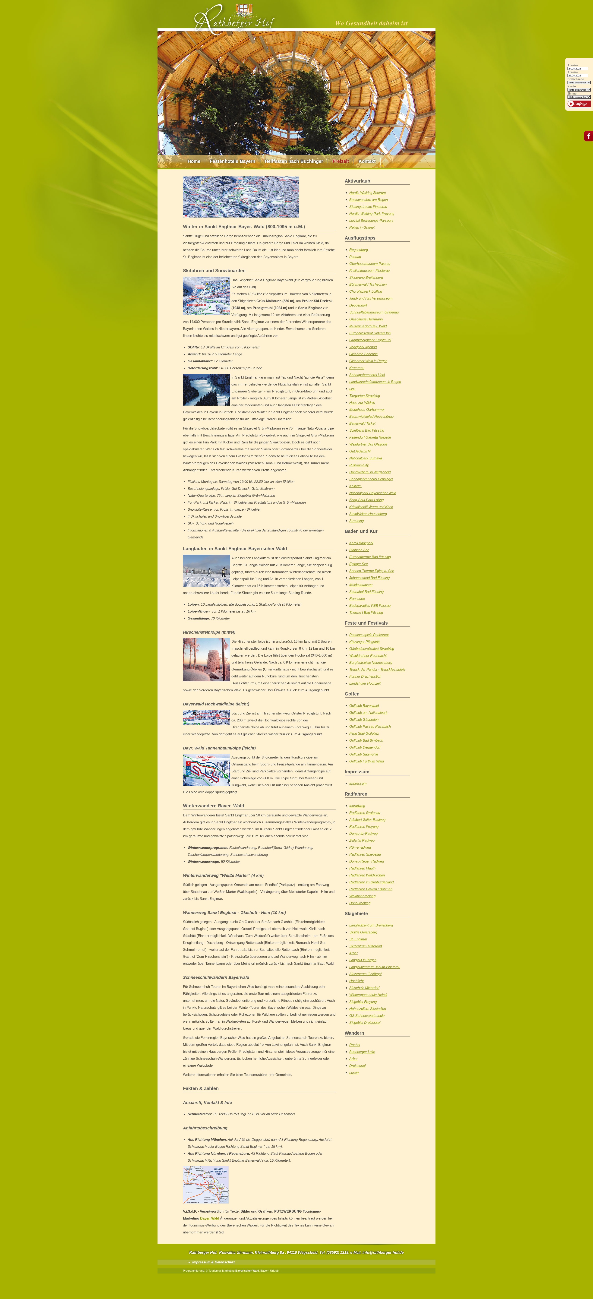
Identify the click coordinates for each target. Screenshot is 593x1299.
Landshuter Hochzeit (365, 683)
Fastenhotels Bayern (232, 161)
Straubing (356, 521)
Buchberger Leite (362, 1052)
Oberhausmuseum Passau (369, 263)
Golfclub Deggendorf (364, 747)
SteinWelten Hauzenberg (368, 514)
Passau (355, 257)
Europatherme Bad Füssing (370, 557)
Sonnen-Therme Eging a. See (371, 571)
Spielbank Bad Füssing (366, 430)
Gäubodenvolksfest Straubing (371, 649)
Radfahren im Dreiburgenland (371, 882)
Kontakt (367, 161)
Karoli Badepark (361, 543)
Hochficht (356, 981)
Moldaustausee (360, 585)
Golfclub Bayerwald (364, 706)
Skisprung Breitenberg (366, 277)
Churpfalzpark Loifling (365, 291)
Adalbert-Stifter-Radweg (367, 820)
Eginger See (358, 564)
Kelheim (355, 486)
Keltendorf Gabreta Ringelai (370, 437)
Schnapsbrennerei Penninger (371, 479)
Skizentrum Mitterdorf (365, 946)
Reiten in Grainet (362, 227)
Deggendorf (358, 305)
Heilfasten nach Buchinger (294, 161)
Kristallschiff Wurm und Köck (371, 507)
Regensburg (358, 250)
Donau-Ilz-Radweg (363, 833)
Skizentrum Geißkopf (365, 974)
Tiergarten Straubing (364, 396)
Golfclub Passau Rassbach (370, 726)
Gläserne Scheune (363, 354)
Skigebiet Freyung (363, 1002)
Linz (352, 389)
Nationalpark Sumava (365, 458)
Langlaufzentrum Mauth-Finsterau (374, 967)
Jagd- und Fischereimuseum (371, 298)
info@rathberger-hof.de (383, 1253)
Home (194, 161)
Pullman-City (359, 465)
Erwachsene (576, 79)
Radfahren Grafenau (364, 813)
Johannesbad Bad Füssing (369, 578)
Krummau (356, 368)
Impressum (358, 783)
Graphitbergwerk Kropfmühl (370, 340)
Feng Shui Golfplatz (364, 733)
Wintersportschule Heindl (368, 995)
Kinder (572, 86)
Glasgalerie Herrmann (366, 319)
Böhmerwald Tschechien (368, 284)
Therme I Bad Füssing (366, 612)
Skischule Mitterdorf (364, 988)
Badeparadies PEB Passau (370, 605)
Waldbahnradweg (362, 896)
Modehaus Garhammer (367, 409)
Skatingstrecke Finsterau (368, 207)
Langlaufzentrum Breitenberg (371, 925)
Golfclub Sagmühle (363, 754)
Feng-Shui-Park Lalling (366, 500)
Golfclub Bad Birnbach (366, 740)
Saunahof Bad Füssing (366, 592)
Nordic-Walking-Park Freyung (371, 213)
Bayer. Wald (209, 1218)
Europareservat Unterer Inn (370, 333)
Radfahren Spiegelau (365, 854)
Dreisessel (357, 1066)
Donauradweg (359, 903)
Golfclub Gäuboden (364, 719)
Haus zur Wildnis (362, 403)
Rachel (354, 1045)
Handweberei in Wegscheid (370, 472)
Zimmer (573, 93)
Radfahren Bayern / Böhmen (370, 889)
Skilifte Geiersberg (363, 932)
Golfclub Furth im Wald (366, 761)
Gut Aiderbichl (359, 451)
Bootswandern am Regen (368, 200)
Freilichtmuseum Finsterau (369, 270)
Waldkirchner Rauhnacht (368, 655)
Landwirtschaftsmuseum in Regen (375, 382)
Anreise (573, 65)
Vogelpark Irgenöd (363, 347)
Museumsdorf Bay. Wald (368, 326)
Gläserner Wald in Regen (368, 361)
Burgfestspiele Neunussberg (370, 662)
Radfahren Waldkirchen (367, 875)
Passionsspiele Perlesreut (369, 635)
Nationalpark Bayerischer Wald (372, 493)
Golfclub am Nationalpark (368, 712)
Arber (353, 953)
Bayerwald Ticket (362, 423)
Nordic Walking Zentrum (367, 193)
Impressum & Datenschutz (213, 1262)
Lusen (354, 1073)
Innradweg (357, 806)
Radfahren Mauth (362, 868)
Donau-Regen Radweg (366, 861)
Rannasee (357, 599)
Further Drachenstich (365, 676)
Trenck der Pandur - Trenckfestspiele (377, 669)
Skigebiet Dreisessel (364, 1022)
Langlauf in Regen (362, 960)
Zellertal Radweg (362, 840)
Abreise (573, 72)
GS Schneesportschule (367, 1016)
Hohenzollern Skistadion (367, 1009)
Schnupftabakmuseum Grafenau (374, 312)
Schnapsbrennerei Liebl (367, 375)
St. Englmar (358, 939)
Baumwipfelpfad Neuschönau (371, 416)
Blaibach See (359, 550)
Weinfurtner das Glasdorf (368, 444)
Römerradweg (360, 847)
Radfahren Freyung (364, 826)
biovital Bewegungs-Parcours (371, 220)
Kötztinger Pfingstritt (364, 642)
